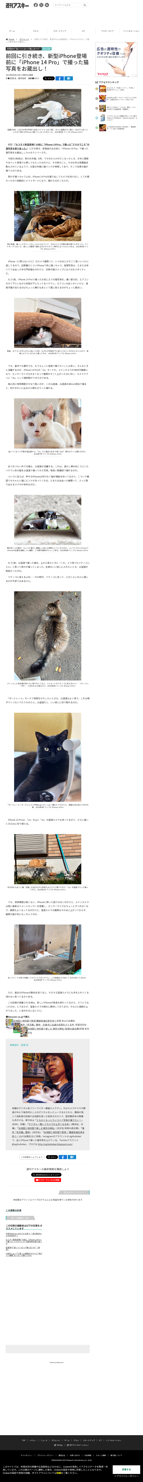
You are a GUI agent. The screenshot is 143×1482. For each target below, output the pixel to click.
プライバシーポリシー (45, 1455)
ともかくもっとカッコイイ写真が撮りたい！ (59, 1120)
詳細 (59, 1473)
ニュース (44, 1440)
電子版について (116, 1455)
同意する (126, 1469)
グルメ (12, 31)
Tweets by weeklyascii (56, 1362)
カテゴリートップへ (75, 1192)
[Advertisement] (71, 17)
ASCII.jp (60, 1445)
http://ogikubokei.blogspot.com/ (55, 1144)
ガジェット (24, 39)
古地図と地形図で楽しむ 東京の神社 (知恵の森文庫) (54, 1028)
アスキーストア (83, 31)
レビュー (33, 1440)
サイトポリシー (27, 1455)
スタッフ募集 (101, 1455)
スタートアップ (35, 31)
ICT (59, 31)
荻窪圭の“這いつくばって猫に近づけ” (23, 48)
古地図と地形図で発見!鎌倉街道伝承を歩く (35, 1020)
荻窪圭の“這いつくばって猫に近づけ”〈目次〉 (23, 1248)
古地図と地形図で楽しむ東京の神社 (36, 1128)
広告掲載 (87, 1455)
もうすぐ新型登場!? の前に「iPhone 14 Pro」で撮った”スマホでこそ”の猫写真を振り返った (24, 1241)
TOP (23, 1440)
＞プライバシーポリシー (126, 1476)
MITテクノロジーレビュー (79, 1445)
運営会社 (62, 1455)
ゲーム (66, 1440)
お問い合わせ (75, 1455)
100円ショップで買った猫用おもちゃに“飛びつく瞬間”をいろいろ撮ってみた (24, 1254)
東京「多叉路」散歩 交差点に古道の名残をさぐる (46, 1024)
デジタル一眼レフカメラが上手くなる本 (49, 1124)
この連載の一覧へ (22, 1218)
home (11, 39)
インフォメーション (107, 31)
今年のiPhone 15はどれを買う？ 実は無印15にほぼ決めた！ (24, 1235)
